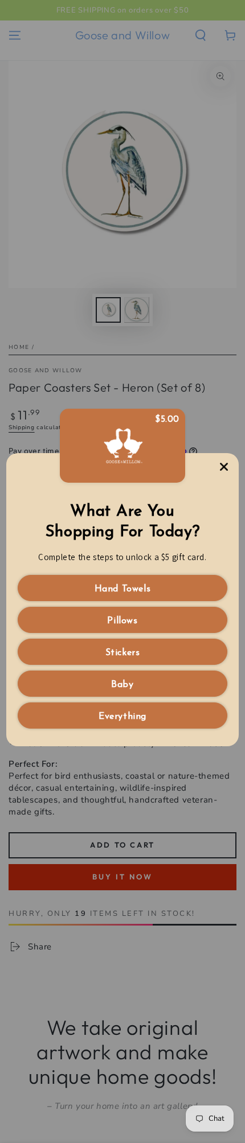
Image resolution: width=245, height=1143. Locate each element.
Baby (122, 684)
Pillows (122, 621)
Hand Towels (123, 589)
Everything (122, 716)
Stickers (122, 652)
